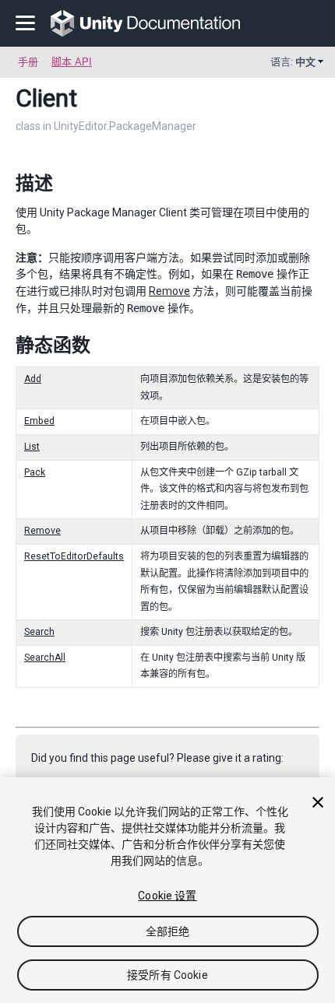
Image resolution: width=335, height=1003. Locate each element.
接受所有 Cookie (167, 975)
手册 (28, 62)
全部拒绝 (168, 931)
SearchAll (44, 657)
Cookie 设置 (167, 895)
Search (39, 631)
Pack (34, 472)
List (32, 446)
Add (32, 378)
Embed (39, 421)
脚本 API (71, 62)
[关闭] (318, 802)
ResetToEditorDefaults (74, 556)
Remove (169, 291)
